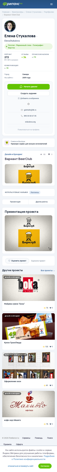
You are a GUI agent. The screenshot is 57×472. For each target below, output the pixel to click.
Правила (7, 444)
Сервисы (26, 438)
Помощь (39, 438)
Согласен (45, 466)
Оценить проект (17, 260)
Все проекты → (48, 270)
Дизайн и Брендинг (13, 154)
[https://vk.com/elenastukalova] (28, 104)
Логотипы (35, 192)
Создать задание (29, 93)
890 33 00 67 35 (30, 116)
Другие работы (42, 202)
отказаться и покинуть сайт (20, 466)
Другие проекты (12, 270)
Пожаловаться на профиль (28, 130)
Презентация (15, 202)
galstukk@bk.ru (30, 110)
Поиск (50, 438)
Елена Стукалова (19, 36)
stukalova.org (30, 122)
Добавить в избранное (29, 98)
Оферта (19, 444)
